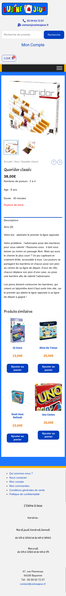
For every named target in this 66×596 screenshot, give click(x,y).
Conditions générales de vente (27, 490)
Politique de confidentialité (24, 494)
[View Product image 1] (11, 147)
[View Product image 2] (28, 147)
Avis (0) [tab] (8, 227)
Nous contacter (18, 477)
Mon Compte (33, 45)
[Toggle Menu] (59, 68)
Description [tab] (11, 220)
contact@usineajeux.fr (33, 584)
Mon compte (16, 481)
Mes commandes (19, 486)
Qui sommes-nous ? (21, 473)
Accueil (8, 161)
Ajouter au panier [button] (17, 368)
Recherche (54, 34)
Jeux (16, 161)
